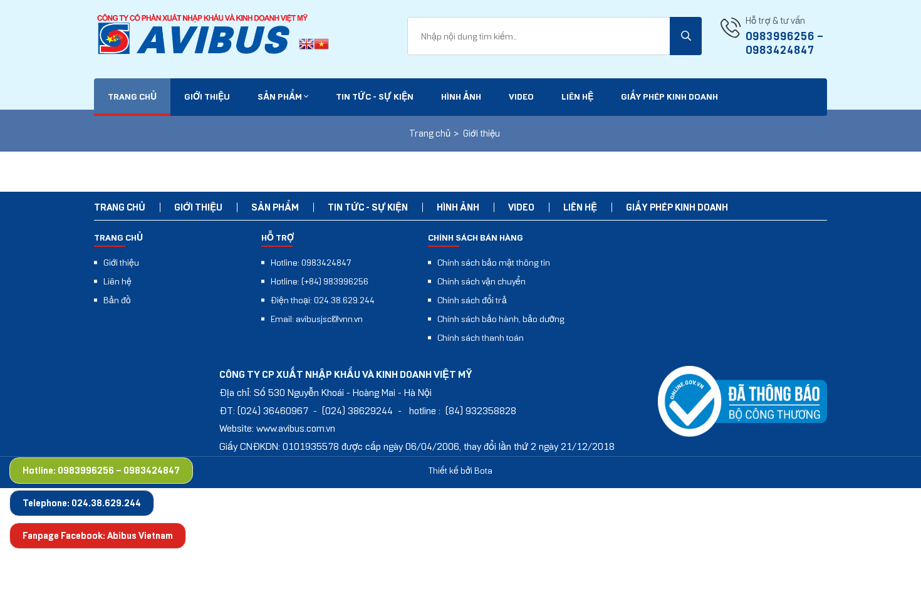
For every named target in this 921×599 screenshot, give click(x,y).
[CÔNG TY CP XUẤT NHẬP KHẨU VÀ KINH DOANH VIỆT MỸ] (203, 35)
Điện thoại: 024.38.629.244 (323, 300)
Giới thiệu (207, 96)
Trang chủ (132, 96)
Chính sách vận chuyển (481, 281)
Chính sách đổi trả (472, 300)
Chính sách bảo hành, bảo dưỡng (501, 319)
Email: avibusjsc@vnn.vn (317, 319)
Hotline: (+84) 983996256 (319, 281)
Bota (483, 471)
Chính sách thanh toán (480, 338)
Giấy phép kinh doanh (669, 96)
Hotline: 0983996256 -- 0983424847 (101, 470)
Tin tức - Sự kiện (375, 96)
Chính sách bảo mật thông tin (493, 263)
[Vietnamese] (321, 45)
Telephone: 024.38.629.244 (82, 503)
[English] (306, 45)
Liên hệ (577, 96)
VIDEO (521, 96)
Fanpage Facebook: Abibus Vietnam (98, 535)
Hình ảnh (461, 96)
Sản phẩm (281, 96)
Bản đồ (117, 300)
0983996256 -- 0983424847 (784, 43)
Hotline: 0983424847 (311, 263)
